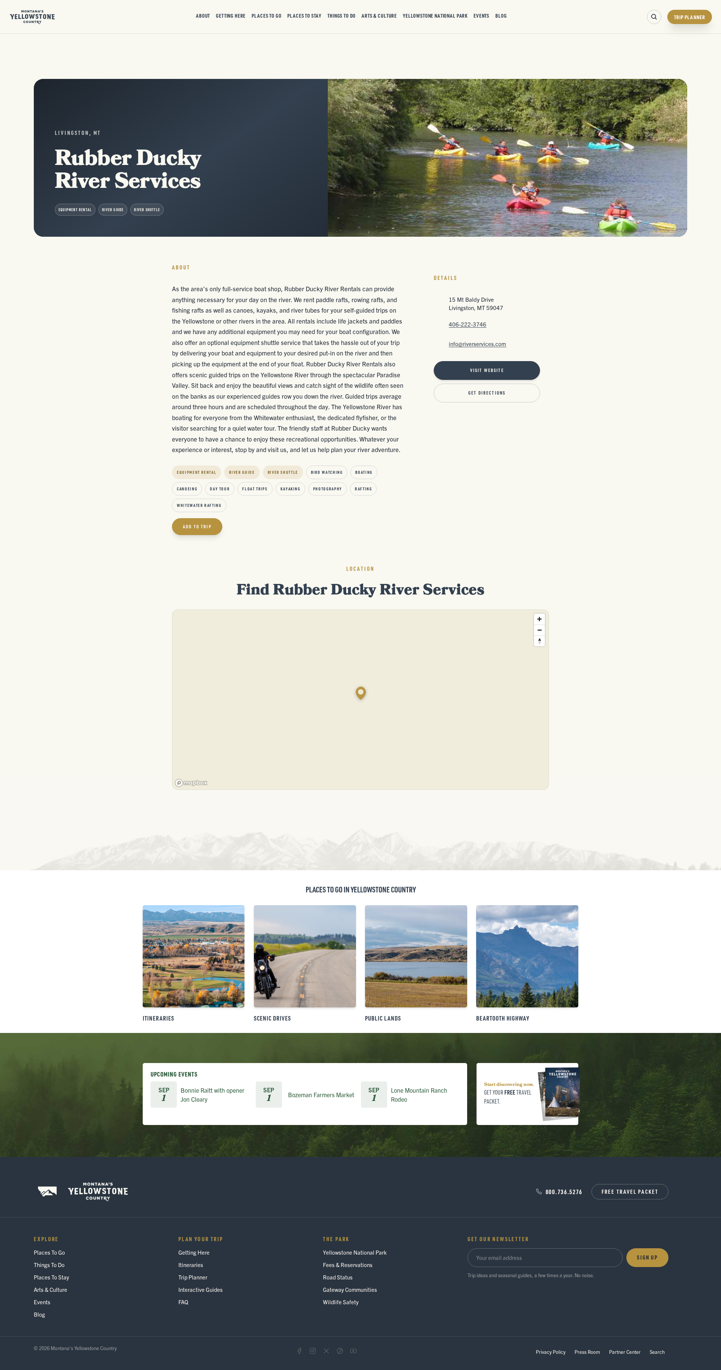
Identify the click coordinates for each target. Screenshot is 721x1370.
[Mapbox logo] (191, 783)
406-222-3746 (467, 324)
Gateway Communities (350, 1289)
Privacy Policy (551, 1351)
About (203, 15)
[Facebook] (299, 1350)
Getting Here (231, 15)
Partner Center (625, 1351)
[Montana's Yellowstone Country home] (32, 17)
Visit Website (487, 370)
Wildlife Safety (341, 1301)
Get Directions (486, 393)
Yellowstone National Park (435, 15)
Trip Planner (689, 17)
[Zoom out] (539, 630)
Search (657, 1351)
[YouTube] (353, 1350)
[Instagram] (312, 1350)
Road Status (338, 1277)
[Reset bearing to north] (539, 640)
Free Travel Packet (630, 1191)
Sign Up (647, 1257)
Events (481, 15)
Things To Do (341, 15)
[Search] (654, 17)
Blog (501, 15)
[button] (361, 693)
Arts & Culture (379, 15)
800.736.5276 (564, 1192)
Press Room (587, 1351)
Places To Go (266, 15)
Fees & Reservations (348, 1264)
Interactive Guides (200, 1289)
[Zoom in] (539, 619)
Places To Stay (304, 15)
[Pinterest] (339, 1350)
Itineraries (190, 1264)
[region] (360, 700)
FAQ (183, 1301)
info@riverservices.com (477, 343)
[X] (326, 1350)
